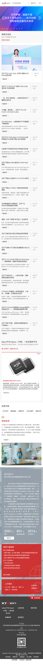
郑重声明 (15, 661)
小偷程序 (22, 664)
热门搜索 (29, 661)
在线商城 (6, 348)
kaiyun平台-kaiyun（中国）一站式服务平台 (8, 614)
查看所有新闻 (6, 40)
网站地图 (7, 661)
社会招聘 (34, 589)
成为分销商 (6, 579)
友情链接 (22, 661)
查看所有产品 (14, 349)
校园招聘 (34, 592)
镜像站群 (28, 664)
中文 (34, 3)
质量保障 (8, 621)
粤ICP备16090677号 (21, 659)
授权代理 (34, 612)
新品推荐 (36, 661)
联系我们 (21, 621)
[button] (3, 18)
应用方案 (21, 612)
